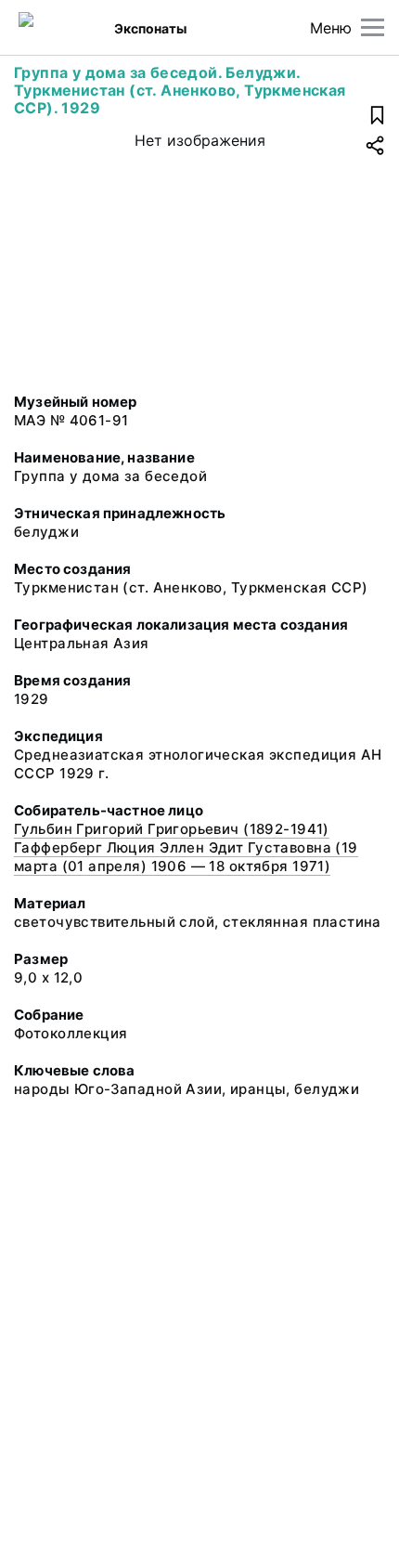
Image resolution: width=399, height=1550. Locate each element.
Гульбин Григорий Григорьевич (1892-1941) (171, 829)
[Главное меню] (372, 27)
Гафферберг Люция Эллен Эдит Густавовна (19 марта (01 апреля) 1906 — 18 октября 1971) (186, 857)
